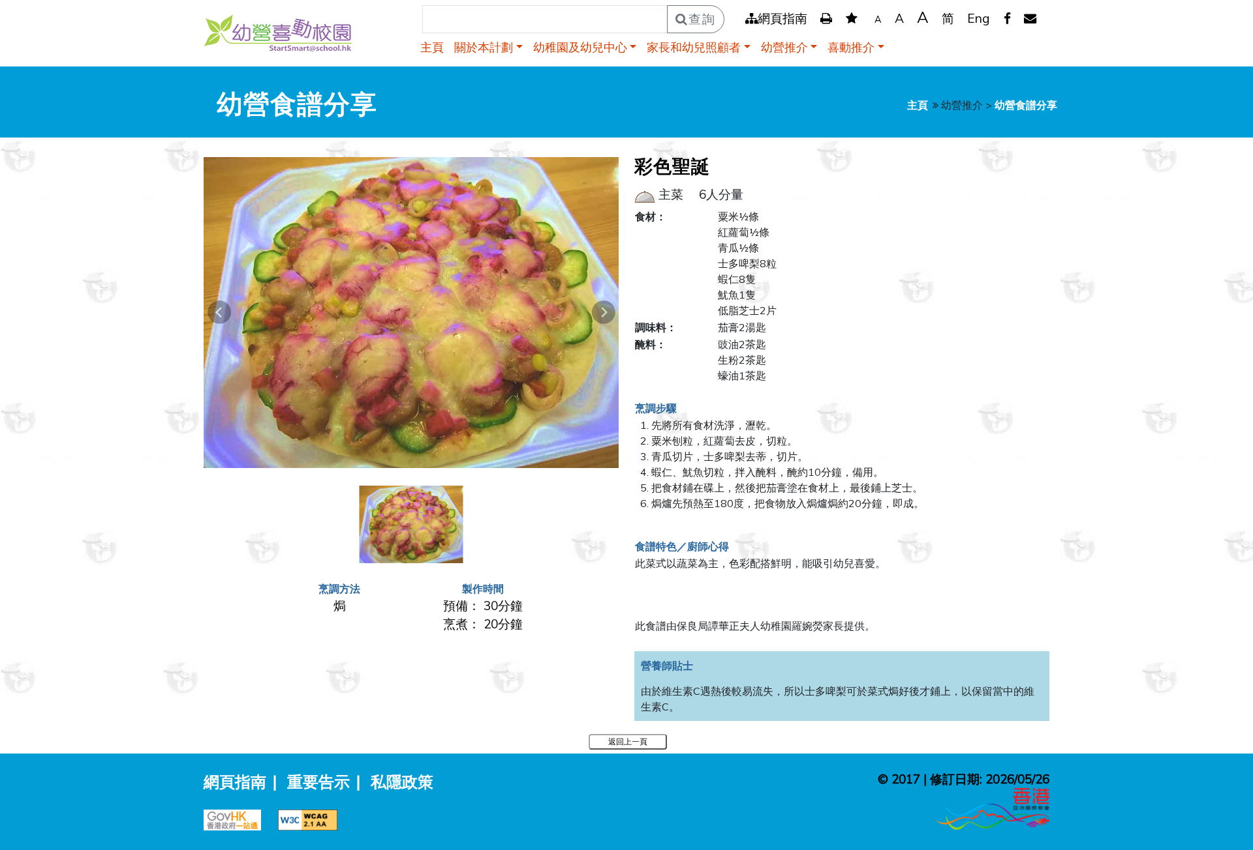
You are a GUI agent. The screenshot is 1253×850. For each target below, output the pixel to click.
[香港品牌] (992, 807)
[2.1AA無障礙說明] (311, 818)
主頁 (432, 47)
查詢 (702, 19)
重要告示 (318, 781)
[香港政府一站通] (237, 818)
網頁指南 (782, 18)
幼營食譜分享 (1026, 104)
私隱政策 (402, 781)
